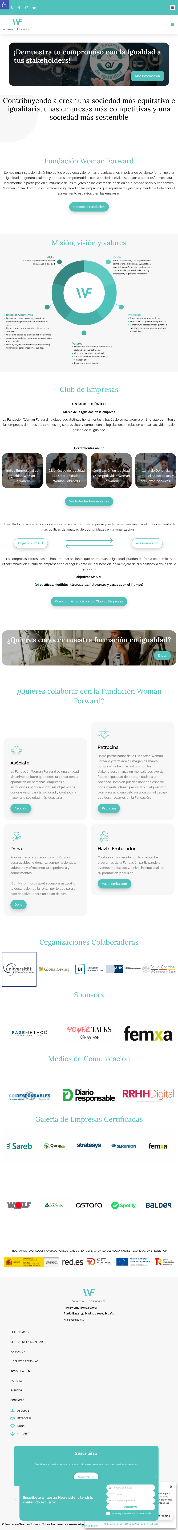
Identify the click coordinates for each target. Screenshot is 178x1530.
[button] (4, 4)
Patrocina (108, 747)
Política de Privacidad (134, 1524)
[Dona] (16, 836)
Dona (16, 848)
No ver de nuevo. (89, 1525)
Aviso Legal (152, 1524)
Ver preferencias (159, 1515)
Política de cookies (112, 1524)
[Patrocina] (104, 735)
